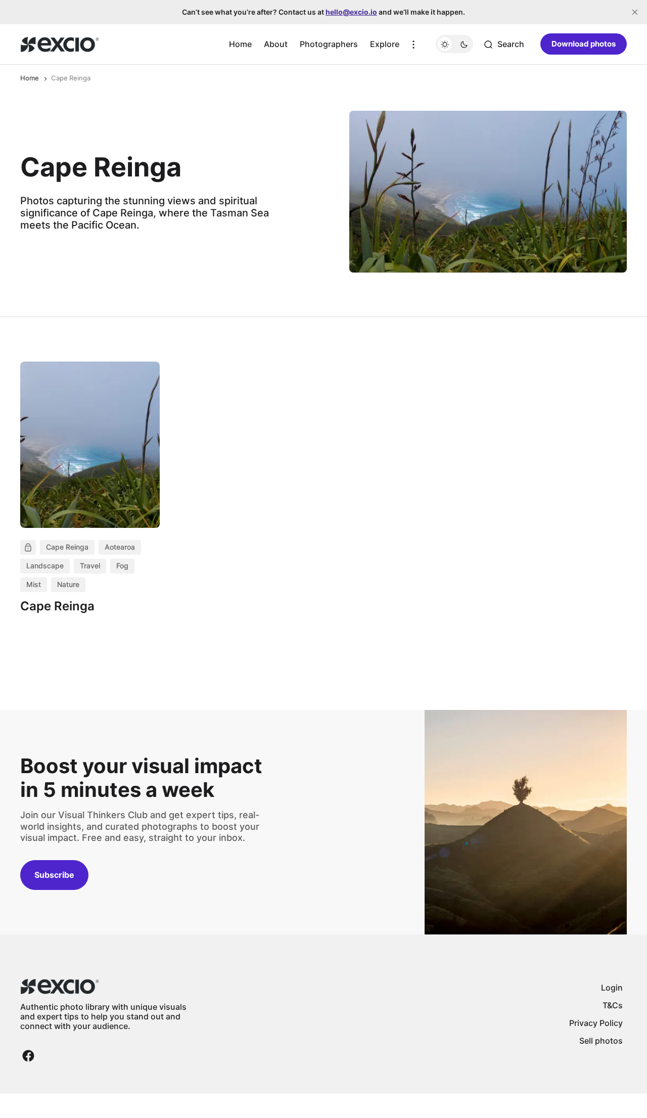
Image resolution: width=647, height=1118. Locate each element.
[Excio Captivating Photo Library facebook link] (28, 1055)
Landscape (45, 565)
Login (612, 987)
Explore (384, 44)
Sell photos (601, 1041)
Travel (90, 565)
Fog (122, 565)
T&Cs (613, 1005)
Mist (33, 584)
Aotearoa (120, 547)
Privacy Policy (596, 1023)
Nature (68, 584)
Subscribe (54, 875)
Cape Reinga (67, 547)
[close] (635, 12)
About (276, 44)
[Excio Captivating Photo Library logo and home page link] (60, 44)
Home (240, 44)
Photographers (329, 44)
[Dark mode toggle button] (454, 44)
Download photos (583, 44)
